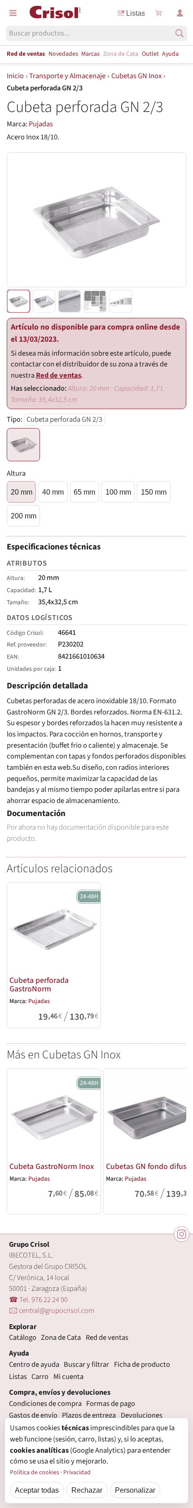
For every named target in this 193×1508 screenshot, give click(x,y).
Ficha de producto (142, 1364)
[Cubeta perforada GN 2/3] (23, 444)
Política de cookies (34, 1472)
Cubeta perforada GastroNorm (39, 985)
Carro (39, 1376)
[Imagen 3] (95, 301)
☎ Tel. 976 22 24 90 (38, 1299)
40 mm (53, 492)
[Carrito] (158, 13)
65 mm (84, 492)
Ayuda (170, 53)
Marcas (90, 53)
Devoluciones (141, 1415)
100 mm (118, 492)
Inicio (15, 76)
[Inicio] (55, 12)
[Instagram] (181, 1234)
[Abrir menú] (13, 13)
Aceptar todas (37, 1490)
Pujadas (41, 124)
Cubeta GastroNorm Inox (51, 1166)
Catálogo (22, 1337)
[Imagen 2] (69, 301)
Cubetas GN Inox (136, 76)
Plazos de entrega (89, 1415)
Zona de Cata (120, 53)
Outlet (150, 53)
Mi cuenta (68, 1376)
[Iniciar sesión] (180, 13)
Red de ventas (26, 53)
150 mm (154, 492)
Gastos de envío (33, 1415)
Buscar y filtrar (86, 1364)
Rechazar (86, 1490)
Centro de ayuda (34, 1364)
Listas (135, 13)
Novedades (63, 53)
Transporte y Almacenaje (67, 76)
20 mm (21, 492)
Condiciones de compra (45, 1403)
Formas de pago (110, 1403)
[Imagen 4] (120, 301)
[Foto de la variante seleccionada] (18, 301)
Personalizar (135, 1490)
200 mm (23, 516)
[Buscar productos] (179, 33)
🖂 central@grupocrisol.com (51, 1310)
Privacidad (77, 1472)
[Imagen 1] (44, 301)
